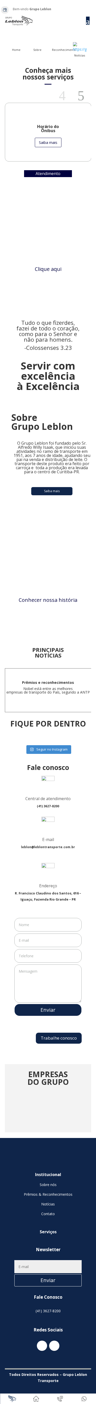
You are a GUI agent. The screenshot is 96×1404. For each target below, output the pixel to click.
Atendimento (48, 173)
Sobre (37, 50)
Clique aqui (48, 269)
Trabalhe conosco (59, 1038)
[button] (65, 96)
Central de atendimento (48, 798)
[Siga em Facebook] (81, 9)
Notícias (79, 55)
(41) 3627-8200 (48, 1310)
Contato (48, 1213)
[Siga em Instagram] (87, 9)
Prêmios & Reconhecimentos (48, 1194)
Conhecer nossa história (48, 599)
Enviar (48, 1009)
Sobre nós (48, 1184)
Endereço (48, 886)
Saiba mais (48, 142)
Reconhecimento (64, 50)
